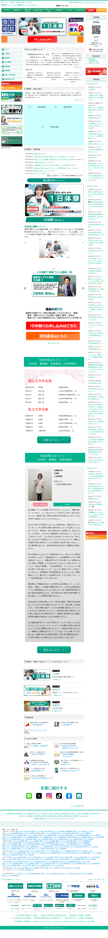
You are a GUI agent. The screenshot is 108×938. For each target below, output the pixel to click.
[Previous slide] (25, 242)
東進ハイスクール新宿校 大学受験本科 (61, 831)
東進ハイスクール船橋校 (9, 865)
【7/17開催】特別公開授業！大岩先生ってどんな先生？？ (96, 442)
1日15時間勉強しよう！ (95, 343)
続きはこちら (78, 67)
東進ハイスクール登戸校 (65, 853)
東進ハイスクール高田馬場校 (10, 833)
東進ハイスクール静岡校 (52, 868)
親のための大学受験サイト (41, 778)
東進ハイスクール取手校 (32, 868)
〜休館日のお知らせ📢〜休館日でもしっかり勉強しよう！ (51, 156)
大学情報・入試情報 (39, 746)
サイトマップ (102, 2)
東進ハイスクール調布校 (42, 846)
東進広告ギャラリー (7, 145)
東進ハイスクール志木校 (9, 859)
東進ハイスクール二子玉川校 (26, 844)
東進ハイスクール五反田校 (47, 841)
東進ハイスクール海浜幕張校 (68, 861)
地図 (96, 46)
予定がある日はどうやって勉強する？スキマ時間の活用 (95, 243)
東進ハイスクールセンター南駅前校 (12, 853)
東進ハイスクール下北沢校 (10, 843)
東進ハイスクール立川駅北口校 (11, 846)
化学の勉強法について (95, 383)
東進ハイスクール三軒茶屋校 (64, 841)
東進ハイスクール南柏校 (39, 865)
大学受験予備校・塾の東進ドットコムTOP (26, 921)
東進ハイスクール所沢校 (58, 859)
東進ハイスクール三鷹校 (24, 848)
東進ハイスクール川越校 (76, 857)
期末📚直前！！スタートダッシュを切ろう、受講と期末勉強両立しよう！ (96, 514)
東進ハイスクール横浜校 (27, 855)
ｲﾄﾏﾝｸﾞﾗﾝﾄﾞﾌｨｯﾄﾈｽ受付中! (14, 902)
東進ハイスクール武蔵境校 (58, 848)
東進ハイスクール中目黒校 (10, 844)
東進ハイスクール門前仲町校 (57, 837)
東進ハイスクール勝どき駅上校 (40, 831)
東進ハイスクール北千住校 (61, 835)
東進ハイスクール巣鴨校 (56, 839)
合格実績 (43, 816)
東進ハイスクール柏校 (83, 861)
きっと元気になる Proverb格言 (21, 918)
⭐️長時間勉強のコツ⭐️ (95, 349)
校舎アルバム (98, 813)
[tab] (52, 268)
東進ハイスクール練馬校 (86, 839)
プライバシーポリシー (80, 921)
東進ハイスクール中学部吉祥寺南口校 (29, 873)
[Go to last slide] (25, 288)
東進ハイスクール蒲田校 (32, 841)
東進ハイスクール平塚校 (79, 853)
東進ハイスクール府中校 (91, 846)
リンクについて (57, 921)
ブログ (91, 813)
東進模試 (49, 816)
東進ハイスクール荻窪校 (9, 839)
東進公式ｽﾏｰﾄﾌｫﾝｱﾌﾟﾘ (69, 770)
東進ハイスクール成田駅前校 (91, 863)
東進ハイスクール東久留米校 (74, 846)
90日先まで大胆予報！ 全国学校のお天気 (53, 915)
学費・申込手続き (58, 816)
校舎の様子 (92, 59)
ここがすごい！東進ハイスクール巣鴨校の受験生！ (95, 357)
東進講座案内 (36, 770)
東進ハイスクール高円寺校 (24, 839)
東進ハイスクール (92, 2)
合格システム (23, 816)
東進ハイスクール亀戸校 (46, 835)
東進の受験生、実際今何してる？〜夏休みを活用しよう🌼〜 (95, 432)
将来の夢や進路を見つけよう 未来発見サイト (48, 918)
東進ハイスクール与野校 (89, 859)
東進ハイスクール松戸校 (24, 865)
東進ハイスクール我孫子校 (16, 861)
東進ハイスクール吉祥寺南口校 (50, 844)
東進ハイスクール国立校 (67, 844)
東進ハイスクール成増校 (71, 839)
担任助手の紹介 (93, 61)
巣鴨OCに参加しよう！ (40, 171)
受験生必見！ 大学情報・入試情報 (79, 915)
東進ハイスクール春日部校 (46, 857)
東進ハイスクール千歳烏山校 (64, 843)
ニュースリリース (38, 730)
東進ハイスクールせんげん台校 (26, 859)
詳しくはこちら (54, 343)
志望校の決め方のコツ (40, 162)
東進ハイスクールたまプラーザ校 (32, 853)
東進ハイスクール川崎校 (48, 851)
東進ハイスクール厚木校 (33, 851)
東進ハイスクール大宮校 (30, 857)
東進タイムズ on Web (39, 764)
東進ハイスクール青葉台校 (17, 851)
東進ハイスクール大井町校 (16, 841)
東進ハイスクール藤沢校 (94, 853)
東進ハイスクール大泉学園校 (96, 837)
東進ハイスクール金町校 (31, 835)
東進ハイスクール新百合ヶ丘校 (83, 851)
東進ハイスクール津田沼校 (74, 863)
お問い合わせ (68, 921)
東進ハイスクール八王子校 (57, 846)
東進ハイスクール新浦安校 (27, 863)
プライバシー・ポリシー (59, 818)
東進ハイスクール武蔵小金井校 (41, 848)
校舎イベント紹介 (94, 63)
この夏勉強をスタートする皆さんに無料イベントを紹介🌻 (51, 165)
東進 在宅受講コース (27, 869)
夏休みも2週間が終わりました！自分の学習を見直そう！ (95, 194)
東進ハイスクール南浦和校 (73, 859)
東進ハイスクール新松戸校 (43, 863)
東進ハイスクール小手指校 (91, 857)
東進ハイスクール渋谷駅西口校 (82, 841)
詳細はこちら (57, 679)
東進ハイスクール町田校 (9, 848)
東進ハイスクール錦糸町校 (77, 835)
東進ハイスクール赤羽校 (49, 833)
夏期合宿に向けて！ (94, 498)
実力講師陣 (37, 816)
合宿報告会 (37, 153)
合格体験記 (66, 724)
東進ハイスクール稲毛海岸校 (50, 861)
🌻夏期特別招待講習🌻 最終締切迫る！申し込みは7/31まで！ (96, 216)
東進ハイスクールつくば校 (16, 868)
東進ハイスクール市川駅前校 (33, 861)
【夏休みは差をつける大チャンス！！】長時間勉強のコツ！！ (52, 168)
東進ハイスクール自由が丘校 (26, 843)
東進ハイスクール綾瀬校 (16, 835)
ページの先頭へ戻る (78, 805)
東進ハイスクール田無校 (28, 846)
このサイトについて (45, 921)
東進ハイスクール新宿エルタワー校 (83, 831)
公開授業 (91, 377)
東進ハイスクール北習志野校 (10, 863)
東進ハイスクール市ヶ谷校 (23, 831)
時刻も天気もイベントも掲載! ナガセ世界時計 (79, 918)
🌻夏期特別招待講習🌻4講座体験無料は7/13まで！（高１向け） (95, 452)
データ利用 (91, 921)
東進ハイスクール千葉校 (59, 863)
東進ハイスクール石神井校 (41, 839)
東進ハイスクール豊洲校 (93, 835)
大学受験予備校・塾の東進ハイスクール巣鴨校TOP (20, 813)
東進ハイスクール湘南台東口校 (65, 851)
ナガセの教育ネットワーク (10, 879)
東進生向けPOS (68, 816)
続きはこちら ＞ (54, 439)
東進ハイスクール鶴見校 (50, 853)
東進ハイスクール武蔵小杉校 (10, 855)
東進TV (64, 764)
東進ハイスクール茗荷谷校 (82, 833)
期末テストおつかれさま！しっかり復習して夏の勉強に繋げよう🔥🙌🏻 (95, 281)
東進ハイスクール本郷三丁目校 (65, 833)
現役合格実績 (36, 724)
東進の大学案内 (37, 754)
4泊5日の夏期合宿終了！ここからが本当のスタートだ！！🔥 (96, 178)
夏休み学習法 (92, 157)
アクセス (38, 813)
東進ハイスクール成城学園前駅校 (45, 843)
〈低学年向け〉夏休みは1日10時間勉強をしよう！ (95, 335)
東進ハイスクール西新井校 (10, 837)
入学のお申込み (84, 816)
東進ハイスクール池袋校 (80, 837)
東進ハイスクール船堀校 (42, 837)
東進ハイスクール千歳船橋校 (81, 843)
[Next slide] (82, 242)
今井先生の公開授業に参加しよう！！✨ (46, 173)
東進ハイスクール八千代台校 (55, 865)
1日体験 (36, 818)
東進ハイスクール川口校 (61, 857)
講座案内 (30, 816)
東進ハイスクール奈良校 (73, 868)
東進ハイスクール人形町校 (27, 833)
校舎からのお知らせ (54, 813)
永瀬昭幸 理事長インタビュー (77, 2)
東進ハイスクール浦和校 (16, 857)
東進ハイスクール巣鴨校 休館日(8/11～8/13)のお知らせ (51, 159)
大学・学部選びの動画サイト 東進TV (26, 915)
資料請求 (76, 816)
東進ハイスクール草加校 (43, 859)
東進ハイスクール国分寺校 (82, 844)
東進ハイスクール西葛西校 (26, 837)
